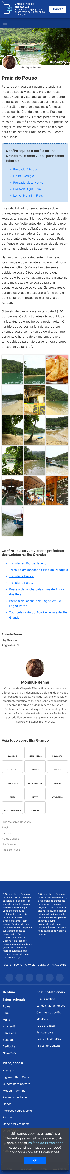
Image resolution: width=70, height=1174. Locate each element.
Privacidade (59, 964)
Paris (6, 1013)
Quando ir (12, 756)
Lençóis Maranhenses (50, 1005)
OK (35, 1160)
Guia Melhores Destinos (35, 23)
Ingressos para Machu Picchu (17, 1114)
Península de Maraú (49, 1039)
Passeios (35, 770)
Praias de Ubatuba (48, 1045)
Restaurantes (35, 783)
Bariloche (9, 1046)
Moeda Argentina (14, 1090)
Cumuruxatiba (45, 999)
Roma (6, 1006)
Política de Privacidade (45, 1143)
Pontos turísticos (12, 783)
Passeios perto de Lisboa (15, 1101)
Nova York (9, 1053)
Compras (35, 811)
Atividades (57, 797)
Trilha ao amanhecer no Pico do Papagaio (38, 570)
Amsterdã (9, 1026)
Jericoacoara (44, 1032)
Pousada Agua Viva (27, 189)
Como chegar (35, 756)
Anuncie (30, 964)
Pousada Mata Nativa (28, 182)
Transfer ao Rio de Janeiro (27, 563)
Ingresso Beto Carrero (17, 1077)
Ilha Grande (59, 61)
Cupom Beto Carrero (16, 1084)
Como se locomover (12, 811)
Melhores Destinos (53, 887)
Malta (6, 1019)
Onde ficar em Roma (16, 1124)
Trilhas (57, 783)
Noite (35, 797)
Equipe (18, 964)
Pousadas (57, 756)
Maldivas (42, 1019)
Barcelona (9, 1033)
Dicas (12, 797)
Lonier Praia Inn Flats (28, 195)
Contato (43, 964)
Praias (57, 770)
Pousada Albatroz (25, 169)
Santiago (8, 1039)
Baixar (58, 9)
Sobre (7, 964)
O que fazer (12, 770)
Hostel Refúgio (23, 176)
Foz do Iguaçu (45, 1025)
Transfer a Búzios (21, 576)
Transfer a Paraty (21, 583)
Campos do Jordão (48, 1012)
